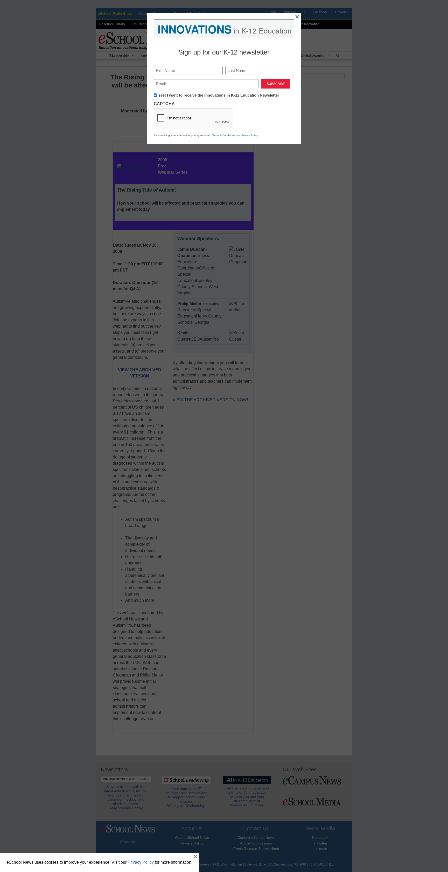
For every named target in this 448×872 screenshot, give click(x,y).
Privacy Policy (249, 135)
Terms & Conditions (223, 135)
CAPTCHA (164, 104)
